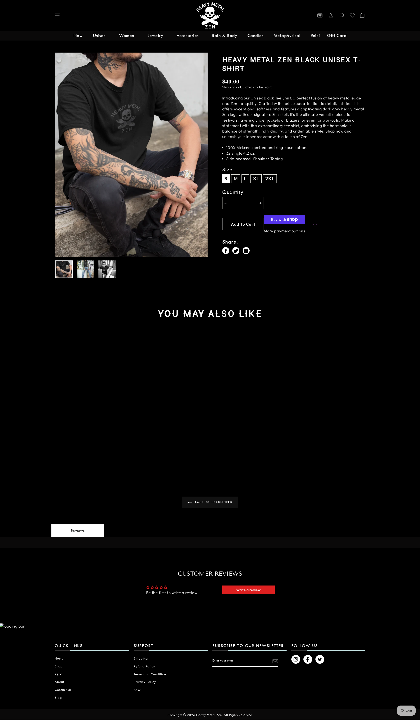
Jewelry (155, 35)
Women (126, 35)
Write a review (248, 590)
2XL (270, 178)
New (78, 35)
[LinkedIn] (246, 250)
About (59, 682)
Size (227, 169)
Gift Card (336, 35)
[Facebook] (225, 250)
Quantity (232, 192)
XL (256, 178)
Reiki (315, 35)
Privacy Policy (145, 682)
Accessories (188, 35)
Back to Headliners (213, 502)
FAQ (137, 690)
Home (59, 658)
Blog (58, 698)
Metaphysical (286, 35)
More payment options (284, 231)
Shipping (229, 87)
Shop (59, 666)
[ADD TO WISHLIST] (315, 225)
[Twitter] (235, 250)
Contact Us (63, 690)
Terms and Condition (150, 674)
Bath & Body (224, 35)
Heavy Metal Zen (209, 715)
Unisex (99, 35)
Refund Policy (144, 666)
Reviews (78, 531)
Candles (255, 35)
